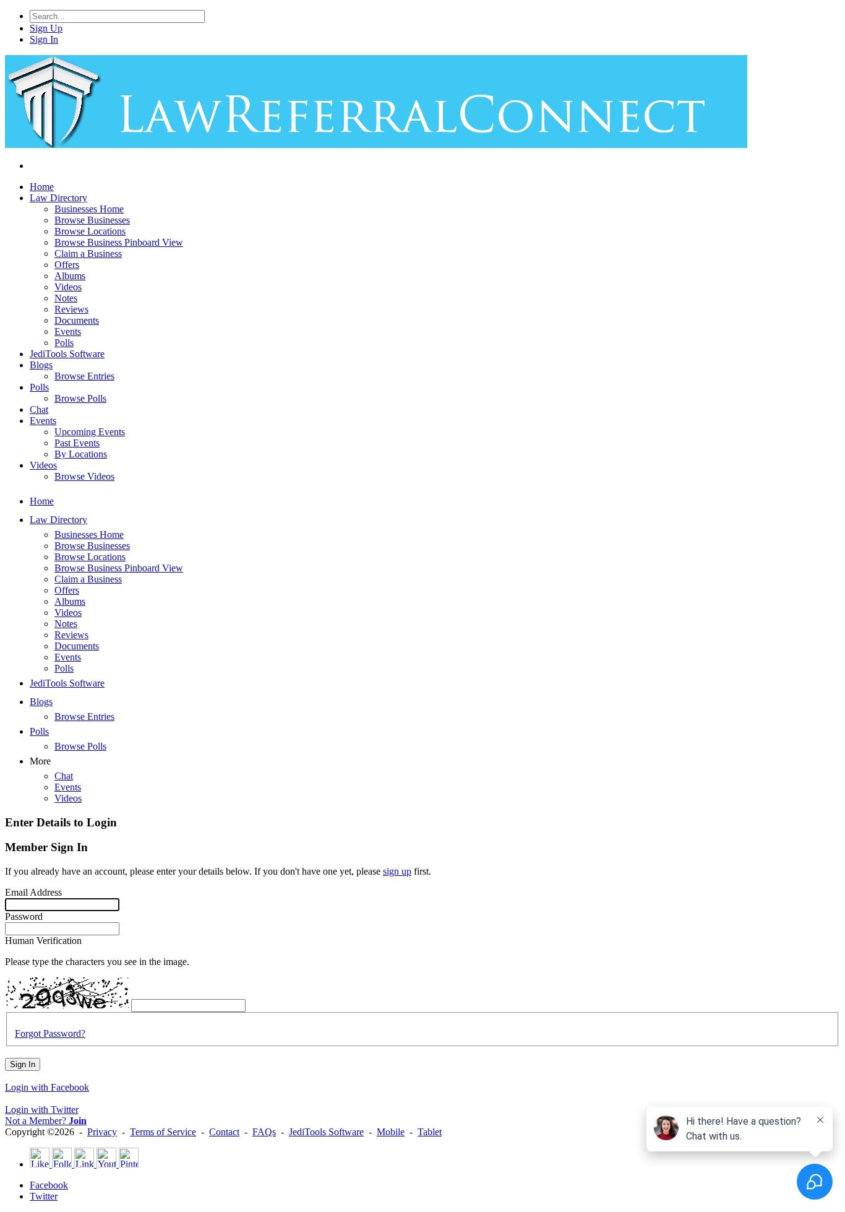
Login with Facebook (47, 1087)
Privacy (102, 1132)
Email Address (33, 892)
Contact (224, 1132)
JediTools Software (326, 1132)
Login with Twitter (42, 1109)
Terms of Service (163, 1132)
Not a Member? (46, 1120)
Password (24, 916)
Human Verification (43, 940)
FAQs (264, 1132)
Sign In (22, 1064)
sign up (397, 871)
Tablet (430, 1132)
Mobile (391, 1132)
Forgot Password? (50, 1033)
